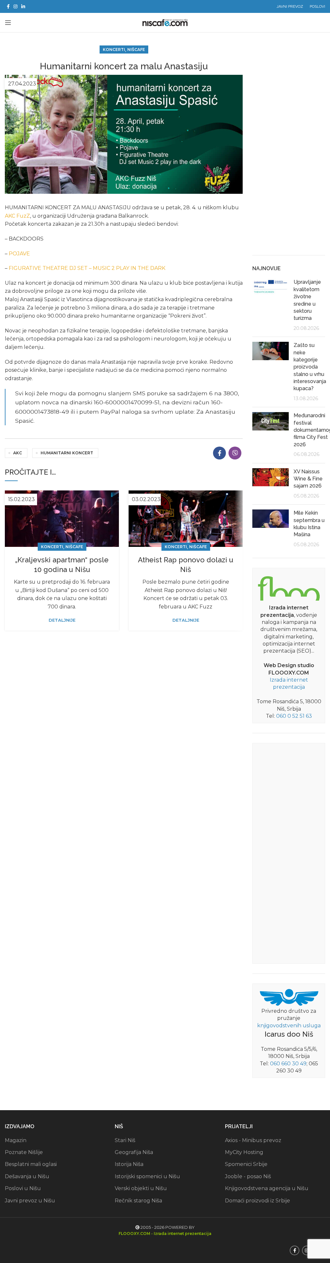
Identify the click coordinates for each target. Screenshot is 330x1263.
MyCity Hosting (244, 1152)
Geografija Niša (134, 1152)
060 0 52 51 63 (294, 716)
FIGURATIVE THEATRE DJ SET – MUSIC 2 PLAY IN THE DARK (87, 268)
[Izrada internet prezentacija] (289, 587)
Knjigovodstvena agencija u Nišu (266, 1188)
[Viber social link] (234, 453)
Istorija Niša (129, 1164)
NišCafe (136, 49)
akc (17, 452)
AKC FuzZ (17, 216)
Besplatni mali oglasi (31, 1164)
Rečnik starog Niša (138, 1201)
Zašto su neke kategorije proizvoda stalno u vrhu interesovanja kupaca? (310, 366)
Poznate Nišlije (24, 1152)
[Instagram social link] (15, 6)
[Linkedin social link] (23, 6)
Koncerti (114, 49)
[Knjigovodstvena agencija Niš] (289, 997)
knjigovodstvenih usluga (289, 1025)
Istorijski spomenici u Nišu (147, 1176)
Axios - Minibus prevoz (253, 1140)
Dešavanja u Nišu (27, 1176)
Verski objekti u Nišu (141, 1188)
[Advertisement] (288, 148)
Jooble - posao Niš (248, 1176)
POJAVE (19, 254)
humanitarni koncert (67, 452)
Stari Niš (125, 1140)
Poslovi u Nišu (23, 1188)
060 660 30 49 (288, 1064)
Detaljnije (62, 620)
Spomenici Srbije (246, 1164)
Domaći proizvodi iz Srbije (257, 1201)
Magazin (15, 1140)
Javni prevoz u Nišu (30, 1201)
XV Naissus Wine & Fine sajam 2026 (308, 479)
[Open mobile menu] (8, 22)
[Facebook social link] (8, 6)
